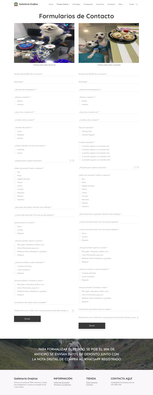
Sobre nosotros (91, 382)
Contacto (89, 385)
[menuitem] (51, 4)
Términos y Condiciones (62, 385)
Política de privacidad (61, 382)
